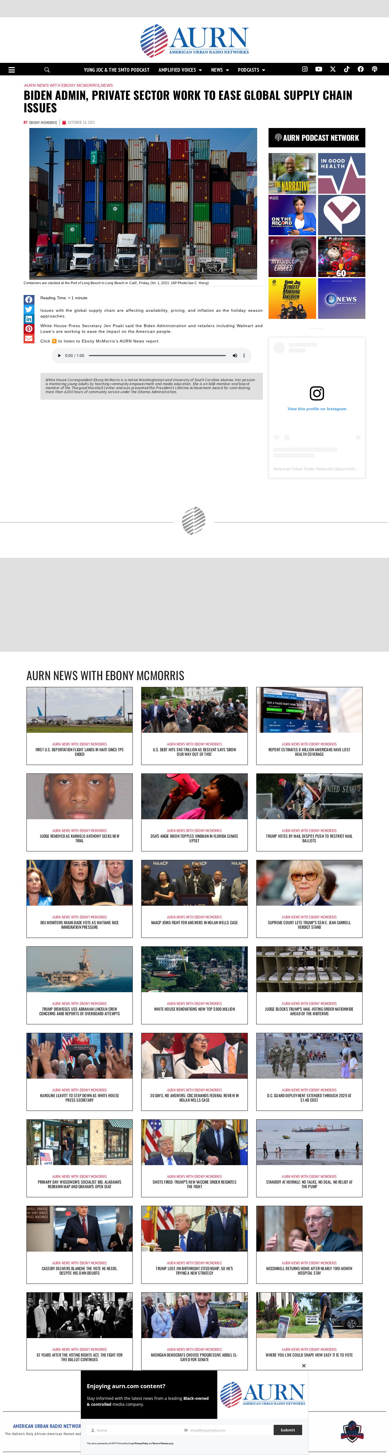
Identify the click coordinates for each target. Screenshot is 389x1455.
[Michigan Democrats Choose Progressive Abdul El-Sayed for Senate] (194, 1315)
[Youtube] (319, 69)
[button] (29, 300)
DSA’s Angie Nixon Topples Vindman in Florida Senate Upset (194, 838)
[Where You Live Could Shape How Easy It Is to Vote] (309, 1315)
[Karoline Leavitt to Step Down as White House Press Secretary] (79, 1056)
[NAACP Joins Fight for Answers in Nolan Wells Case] (194, 883)
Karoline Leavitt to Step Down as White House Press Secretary (79, 1097)
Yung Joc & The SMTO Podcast (117, 70)
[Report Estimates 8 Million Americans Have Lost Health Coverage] (309, 710)
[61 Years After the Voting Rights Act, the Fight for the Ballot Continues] (79, 1315)
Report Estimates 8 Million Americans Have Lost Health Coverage (309, 751)
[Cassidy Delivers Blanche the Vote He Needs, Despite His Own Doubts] (79, 1229)
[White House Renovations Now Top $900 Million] (194, 969)
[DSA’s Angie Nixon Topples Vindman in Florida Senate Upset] (194, 796)
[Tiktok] (347, 69)
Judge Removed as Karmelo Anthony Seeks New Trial (79, 838)
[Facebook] (361, 69)
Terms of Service (160, 1443)
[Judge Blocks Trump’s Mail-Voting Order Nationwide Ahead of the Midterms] (309, 969)
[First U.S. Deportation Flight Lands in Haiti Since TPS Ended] (79, 710)
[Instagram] (304, 69)
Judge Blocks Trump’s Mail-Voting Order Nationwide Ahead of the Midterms (309, 1011)
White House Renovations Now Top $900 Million (194, 1009)
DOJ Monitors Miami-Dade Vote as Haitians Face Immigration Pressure (79, 924)
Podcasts (248, 70)
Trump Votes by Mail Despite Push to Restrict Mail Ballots (309, 838)
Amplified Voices (177, 70)
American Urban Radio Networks (303, 469)
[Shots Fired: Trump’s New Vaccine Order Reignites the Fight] (194, 1142)
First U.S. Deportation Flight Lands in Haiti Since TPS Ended (80, 751)
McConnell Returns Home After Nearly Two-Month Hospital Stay (309, 1270)
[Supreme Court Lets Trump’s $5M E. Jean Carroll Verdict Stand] (309, 883)
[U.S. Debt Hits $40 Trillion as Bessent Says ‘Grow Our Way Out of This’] (194, 710)
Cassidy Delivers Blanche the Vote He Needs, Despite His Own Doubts (80, 1270)
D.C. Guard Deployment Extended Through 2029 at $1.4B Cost (309, 1097)
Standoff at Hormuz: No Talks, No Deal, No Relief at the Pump (309, 1184)
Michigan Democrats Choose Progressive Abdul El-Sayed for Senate (194, 1357)
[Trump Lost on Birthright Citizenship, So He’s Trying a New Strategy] (194, 1229)
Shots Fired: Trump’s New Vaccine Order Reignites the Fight (194, 1184)
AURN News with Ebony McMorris (61, 85)
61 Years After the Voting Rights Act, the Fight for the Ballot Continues (79, 1357)
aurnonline (349, 469)
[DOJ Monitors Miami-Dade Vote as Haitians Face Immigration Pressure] (79, 883)
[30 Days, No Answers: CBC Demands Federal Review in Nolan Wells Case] (194, 1056)
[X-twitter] (333, 69)
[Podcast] (374, 69)
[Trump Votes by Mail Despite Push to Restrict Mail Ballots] (309, 796)
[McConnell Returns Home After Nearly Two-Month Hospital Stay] (309, 1229)
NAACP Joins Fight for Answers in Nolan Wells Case (194, 922)
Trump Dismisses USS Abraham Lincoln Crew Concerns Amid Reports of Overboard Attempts (79, 1011)
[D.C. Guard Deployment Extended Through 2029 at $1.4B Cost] (309, 1056)
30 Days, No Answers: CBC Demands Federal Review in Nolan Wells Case (194, 1097)
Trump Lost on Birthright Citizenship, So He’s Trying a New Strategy (194, 1270)
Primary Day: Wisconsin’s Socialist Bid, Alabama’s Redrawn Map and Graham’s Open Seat (80, 1184)
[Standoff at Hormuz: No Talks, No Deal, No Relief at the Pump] (309, 1142)
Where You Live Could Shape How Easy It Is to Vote (309, 1355)
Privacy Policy (141, 1443)
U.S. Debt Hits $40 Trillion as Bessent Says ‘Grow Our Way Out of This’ (194, 751)
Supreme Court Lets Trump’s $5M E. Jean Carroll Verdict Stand (309, 924)
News (217, 70)
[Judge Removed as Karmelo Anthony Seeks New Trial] (79, 796)
